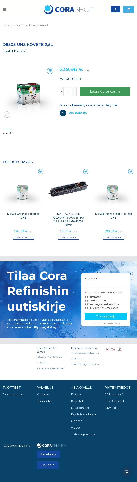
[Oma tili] (115, 9)
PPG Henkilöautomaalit (32, 25)
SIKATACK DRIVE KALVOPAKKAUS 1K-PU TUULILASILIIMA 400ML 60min (68, 219)
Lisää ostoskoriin (105, 91)
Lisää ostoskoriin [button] (23, 237)
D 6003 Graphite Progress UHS (23, 215)
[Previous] (2, 207)
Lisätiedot (8, 133)
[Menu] (5, 9)
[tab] (8, 133)
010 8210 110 (78, 113)
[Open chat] (127, 472)
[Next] (134, 207)
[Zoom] (7, 114)
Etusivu (8, 25)
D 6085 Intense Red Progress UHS (113, 215)
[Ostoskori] (128, 9)
